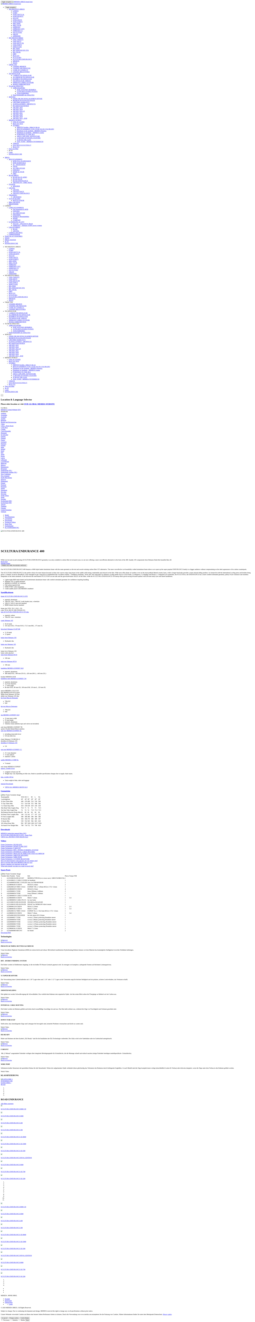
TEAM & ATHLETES (16, 86)
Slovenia (3, 494)
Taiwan (3, 504)
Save (27, 1320)
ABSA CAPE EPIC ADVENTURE (28, 136)
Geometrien (8, 518)
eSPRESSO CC (18, 31)
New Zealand (5, 476)
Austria (3, 418)
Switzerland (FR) (6, 503)
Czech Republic (6, 431)
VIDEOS (16, 143)
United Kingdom (6, 510)
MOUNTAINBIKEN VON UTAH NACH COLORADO (35, 129)
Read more (4, 562)
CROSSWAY (17, 197)
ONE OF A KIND (19, 122)
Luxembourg (5, 461)
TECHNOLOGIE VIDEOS (22, 81)
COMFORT (17, 220)
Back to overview (6, 942)
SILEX (15, 63)
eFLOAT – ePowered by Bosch (23, 224)
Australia (3, 417)
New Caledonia (6, 474)
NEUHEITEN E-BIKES (17, 9)
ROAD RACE (17, 179)
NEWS (7, 238)
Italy (2, 452)
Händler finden (5, 563)
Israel (2, 451)
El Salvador (4, 435)
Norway (3, 479)
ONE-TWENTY (18, 39)
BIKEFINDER (13, 204)
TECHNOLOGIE (14, 73)
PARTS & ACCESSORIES (13, 236)
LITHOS (16, 11)
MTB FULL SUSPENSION (22, 161)
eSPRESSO (16, 27)
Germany (4, 442)
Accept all (4, 1318)
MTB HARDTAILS (19, 163)
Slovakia (3, 492)
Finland (3, 438)
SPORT (15, 218)
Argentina (4, 415)
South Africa (5, 495)
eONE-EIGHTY (18, 16)
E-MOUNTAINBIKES (16, 207)
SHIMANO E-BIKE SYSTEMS (23, 82)
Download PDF (6, 933)
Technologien (9, 526)
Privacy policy (167, 1314)
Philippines (4, 481)
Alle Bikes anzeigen (7, 1103)
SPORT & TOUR (18, 172)
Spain (2, 497)
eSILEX (15, 34)
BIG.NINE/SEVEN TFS (21, 50)
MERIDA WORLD (15, 120)
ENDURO (16, 170)
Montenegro (4, 467)
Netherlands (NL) (6, 470)
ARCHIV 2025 (18, 107)
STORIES (16, 125)
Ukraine (3, 508)
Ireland (3, 449)
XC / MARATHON (19, 165)
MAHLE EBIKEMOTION (21, 84)
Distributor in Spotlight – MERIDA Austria (30, 133)
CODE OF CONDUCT (20, 70)
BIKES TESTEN (10, 240)
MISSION (16, 61)
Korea (3, 456)
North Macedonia (6, 478)
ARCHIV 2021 (18, 113)
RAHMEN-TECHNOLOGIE (22, 79)
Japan (2, 454)
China (3, 424)
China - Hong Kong (7, 426)
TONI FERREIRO (23, 93)
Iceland (3, 445)
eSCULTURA (17, 32)
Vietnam (3, 512)
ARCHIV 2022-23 (19, 111)
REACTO (16, 56)
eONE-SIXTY (17, 20)
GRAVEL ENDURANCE (21, 193)
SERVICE (12, 97)
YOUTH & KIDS (14, 199)
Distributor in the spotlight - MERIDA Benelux (31, 131)
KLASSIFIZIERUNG (12, 527)
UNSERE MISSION (19, 66)
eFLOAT (16, 18)
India (2, 447)
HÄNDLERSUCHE (15, 154)
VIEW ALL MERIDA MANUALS (16, 787)
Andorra (3, 413)
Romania (3, 486)
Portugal (3, 485)
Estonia (3, 436)
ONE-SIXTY (17, 41)
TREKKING (13, 195)
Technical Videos (10, 522)
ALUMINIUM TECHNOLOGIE (23, 77)
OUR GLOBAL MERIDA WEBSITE (39, 404)
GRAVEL (12, 188)
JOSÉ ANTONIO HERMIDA (26, 90)
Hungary (3, 444)
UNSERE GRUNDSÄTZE (21, 68)
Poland (3, 483)
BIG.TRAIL (17, 52)
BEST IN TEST (18, 124)
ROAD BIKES (14, 175)
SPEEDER (16, 186)
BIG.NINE (16, 48)
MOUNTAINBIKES (15, 159)
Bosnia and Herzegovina (8, 422)
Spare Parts (8, 524)
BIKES (7, 157)
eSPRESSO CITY (19, 29)
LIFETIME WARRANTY (21, 102)
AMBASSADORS (19, 88)
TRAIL (15, 166)
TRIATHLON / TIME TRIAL (22, 182)
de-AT (7, 388)
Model (7, 515)
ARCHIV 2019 (18, 116)
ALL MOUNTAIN (19, 168)
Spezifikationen (10, 517)
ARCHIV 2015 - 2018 (20, 118)
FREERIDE (17, 215)
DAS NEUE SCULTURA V (22, 145)
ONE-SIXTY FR (18, 43)
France (3, 440)
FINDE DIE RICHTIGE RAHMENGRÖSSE (27, 99)
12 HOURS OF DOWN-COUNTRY (29, 138)
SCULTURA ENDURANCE (22, 59)
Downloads (8, 520)
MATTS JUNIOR (18, 200)
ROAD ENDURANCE (20, 181)
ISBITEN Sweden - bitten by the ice (28, 127)
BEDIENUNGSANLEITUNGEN (24, 100)
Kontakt (7, 1299)
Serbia (3, 488)
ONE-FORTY (17, 45)
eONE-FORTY (18, 22)
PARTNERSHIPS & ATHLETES (23, 95)
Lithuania (4, 460)
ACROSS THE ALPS (24, 140)
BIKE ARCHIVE (14, 202)
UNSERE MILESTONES (21, 72)
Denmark (4, 433)
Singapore (4, 490)
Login (11, 152)
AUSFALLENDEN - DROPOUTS (24, 104)
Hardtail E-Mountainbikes (21, 216)
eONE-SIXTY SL (18, 14)
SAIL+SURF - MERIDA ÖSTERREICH (30, 141)
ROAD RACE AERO (20, 177)
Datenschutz (9, 1302)
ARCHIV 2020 (18, 115)
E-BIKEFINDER (14, 234)
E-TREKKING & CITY (16, 222)
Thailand (3, 506)
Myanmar (4, 469)
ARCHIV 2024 (18, 109)
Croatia (3, 429)
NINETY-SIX (17, 47)
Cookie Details (25, 1318)
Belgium (3, 420)
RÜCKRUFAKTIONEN (21, 106)
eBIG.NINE (17, 23)
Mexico (3, 465)
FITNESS (12, 184)
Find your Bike (13, 149)
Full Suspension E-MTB (20, 209)
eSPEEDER (17, 36)
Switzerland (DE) (6, 501)
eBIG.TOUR (17, 25)
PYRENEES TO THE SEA (26, 134)
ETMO (15, 13)
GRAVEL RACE (18, 191)
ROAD (15, 229)
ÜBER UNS (13, 65)
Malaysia (3, 463)
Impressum (8, 1301)
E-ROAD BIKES (14, 227)
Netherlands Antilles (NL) (9, 472)
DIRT (14, 54)
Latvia (3, 458)
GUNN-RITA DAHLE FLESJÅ (27, 91)
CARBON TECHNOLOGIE (22, 75)
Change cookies (14, 1318)
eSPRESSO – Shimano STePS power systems (27, 225)
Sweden (3, 499)
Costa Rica (4, 427)
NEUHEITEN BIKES (16, 38)
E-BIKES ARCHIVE (16, 233)
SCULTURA (17, 57)
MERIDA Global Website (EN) (11, 410)
